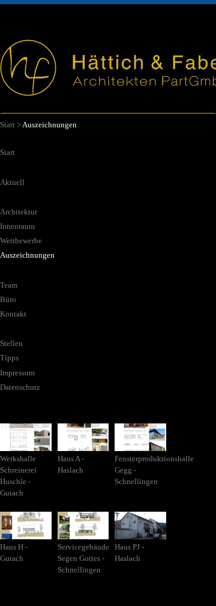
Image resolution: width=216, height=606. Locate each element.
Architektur (18, 212)
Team (8, 285)
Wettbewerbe (21, 241)
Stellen (11, 343)
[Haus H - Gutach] (26, 534)
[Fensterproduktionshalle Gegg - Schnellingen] (141, 446)
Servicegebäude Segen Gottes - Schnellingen (83, 558)
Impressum (17, 373)
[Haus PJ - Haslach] (141, 534)
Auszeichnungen (27, 255)
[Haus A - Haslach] (84, 446)
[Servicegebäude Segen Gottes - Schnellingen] (84, 534)
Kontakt (13, 314)
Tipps (9, 358)
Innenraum (17, 226)
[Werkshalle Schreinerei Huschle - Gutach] (26, 446)
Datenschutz (20, 387)
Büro (8, 299)
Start (7, 125)
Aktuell (12, 182)
